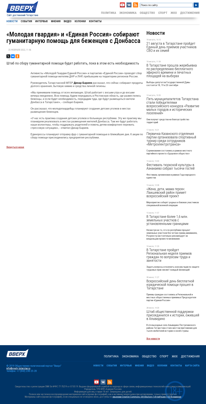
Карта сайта (192, 365)
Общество (147, 13)
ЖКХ (174, 13)
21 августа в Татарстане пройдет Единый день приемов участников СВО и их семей (171, 47)
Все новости (153, 338)
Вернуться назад (15, 147)
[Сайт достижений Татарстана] (22, 13)
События (26, 21)
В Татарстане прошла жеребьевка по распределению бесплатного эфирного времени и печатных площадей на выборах (171, 71)
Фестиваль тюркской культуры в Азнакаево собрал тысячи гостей (170, 166)
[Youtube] (122, 6)
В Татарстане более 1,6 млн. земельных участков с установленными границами (167, 220)
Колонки (80, 21)
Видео (67, 21)
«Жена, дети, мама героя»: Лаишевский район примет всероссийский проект (166, 192)
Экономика (127, 13)
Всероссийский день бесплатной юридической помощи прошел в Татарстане (170, 284)
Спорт (162, 13)
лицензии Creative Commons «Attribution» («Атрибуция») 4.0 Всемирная (146, 396)
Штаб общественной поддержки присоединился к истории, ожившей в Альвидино (172, 315)
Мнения (56, 21)
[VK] (128, 6)
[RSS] (135, 6)
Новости (12, 21)
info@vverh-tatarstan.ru (18, 368)
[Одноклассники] (17, 56)
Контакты (95, 21)
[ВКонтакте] (13, 56)
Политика (108, 13)
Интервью (41, 21)
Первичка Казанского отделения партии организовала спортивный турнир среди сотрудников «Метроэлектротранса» (171, 139)
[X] (8, 56)
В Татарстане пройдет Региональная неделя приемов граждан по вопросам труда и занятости (169, 255)
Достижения (190, 13)
